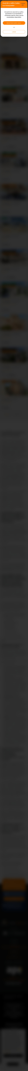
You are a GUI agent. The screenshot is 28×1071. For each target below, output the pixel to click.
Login (14, 31)
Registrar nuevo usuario (15, 23)
